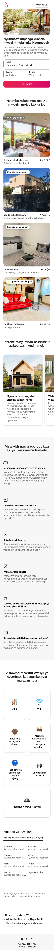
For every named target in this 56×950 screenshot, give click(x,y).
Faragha (21, 946)
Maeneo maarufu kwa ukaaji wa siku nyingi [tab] (23, 837)
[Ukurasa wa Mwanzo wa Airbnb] (5, 4)
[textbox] (15, 75)
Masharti (32, 946)
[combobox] (27, 65)
